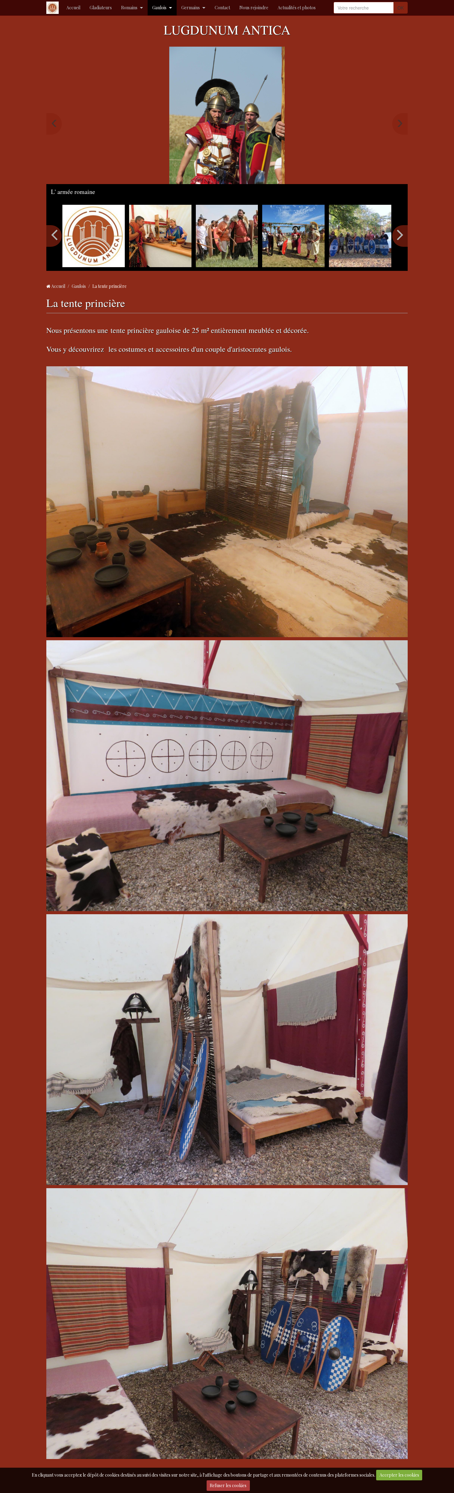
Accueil (73, 8)
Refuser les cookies (228, 1485)
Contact (222, 8)
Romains (129, 8)
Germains (190, 8)
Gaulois (159, 8)
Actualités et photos (297, 8)
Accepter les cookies (399, 1475)
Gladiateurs (101, 8)
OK (400, 8)
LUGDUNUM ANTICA (227, 29)
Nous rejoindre (253, 8)
